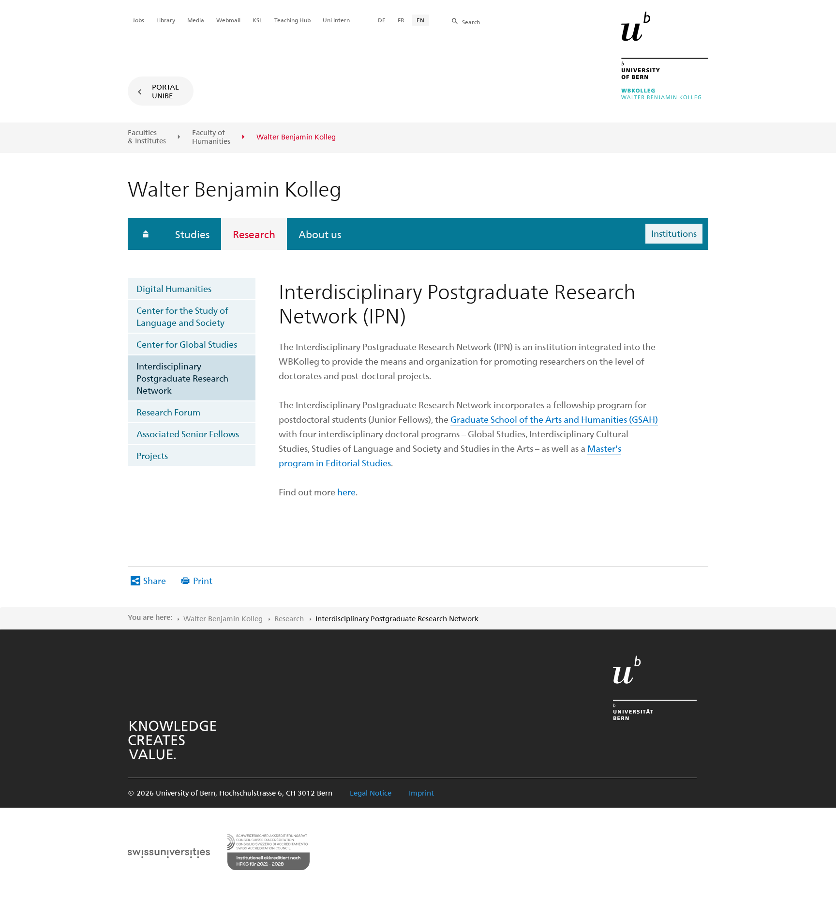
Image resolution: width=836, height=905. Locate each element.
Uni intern (336, 20)
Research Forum (168, 412)
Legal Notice (370, 793)
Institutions (674, 233)
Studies (192, 234)
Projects (152, 455)
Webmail (228, 20)
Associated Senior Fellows (187, 434)
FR (401, 20)
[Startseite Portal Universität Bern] (664, 55)
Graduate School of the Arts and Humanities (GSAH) (554, 419)
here (346, 492)
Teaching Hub (292, 20)
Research (254, 234)
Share (154, 580)
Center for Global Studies (186, 344)
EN (420, 20)
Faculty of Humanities (211, 136)
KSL (257, 20)
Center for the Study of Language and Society (182, 316)
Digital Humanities (173, 288)
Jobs (138, 20)
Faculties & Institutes (147, 136)
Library (165, 20)
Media (195, 20)
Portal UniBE (165, 91)
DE (382, 20)
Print (202, 580)
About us (320, 234)
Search (471, 22)
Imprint (421, 793)
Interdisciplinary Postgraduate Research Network (182, 378)
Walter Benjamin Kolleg (223, 618)
